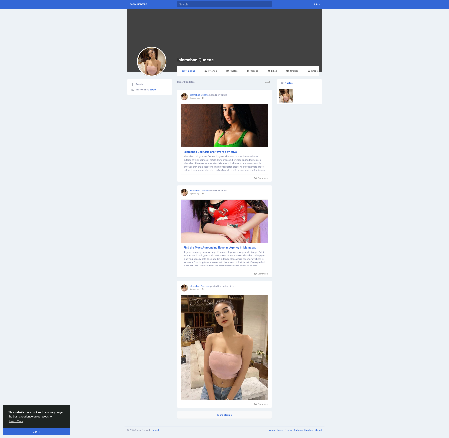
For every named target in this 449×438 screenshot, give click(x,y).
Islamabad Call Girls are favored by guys (210, 152)
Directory (309, 430)
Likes (274, 71)
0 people (152, 90)
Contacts (298, 430)
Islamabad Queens (195, 59)
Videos (254, 71)
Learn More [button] (16, 421)
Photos (233, 71)
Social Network (138, 4)
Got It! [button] (36, 431)
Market (318, 430)
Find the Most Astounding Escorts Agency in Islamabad (220, 247)
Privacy (288, 430)
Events (315, 71)
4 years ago (195, 98)
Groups (294, 71)
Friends (212, 71)
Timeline (190, 71)
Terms (280, 430)
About (272, 430)
